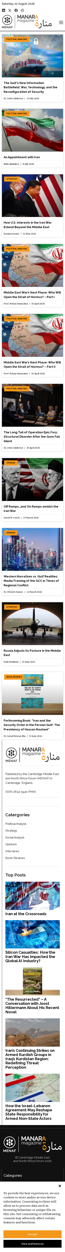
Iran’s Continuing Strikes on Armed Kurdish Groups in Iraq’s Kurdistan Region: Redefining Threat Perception (30, 1059)
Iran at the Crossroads (25, 914)
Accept (32, 1234)
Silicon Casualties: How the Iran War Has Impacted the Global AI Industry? (30, 956)
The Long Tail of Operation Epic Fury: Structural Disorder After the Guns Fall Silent (32, 437)
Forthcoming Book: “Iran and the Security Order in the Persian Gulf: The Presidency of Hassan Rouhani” (32, 725)
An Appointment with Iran (22, 157)
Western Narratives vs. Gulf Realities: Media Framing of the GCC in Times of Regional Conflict (31, 581)
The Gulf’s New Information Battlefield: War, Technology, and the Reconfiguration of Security (30, 87)
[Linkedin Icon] (3, 10)
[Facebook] (16, 10)
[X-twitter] (9, 10)
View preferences (32, 1243)
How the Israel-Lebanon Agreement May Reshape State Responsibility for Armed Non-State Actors (28, 1112)
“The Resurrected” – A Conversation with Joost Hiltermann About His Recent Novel (32, 1005)
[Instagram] (22, 10)
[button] (60, 1186)
